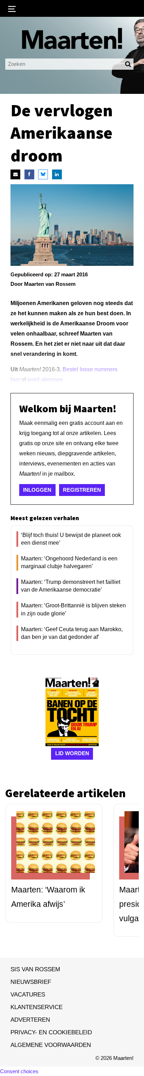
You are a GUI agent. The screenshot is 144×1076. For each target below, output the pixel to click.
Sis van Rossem (35, 969)
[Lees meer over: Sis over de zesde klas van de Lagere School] (50, 848)
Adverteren (30, 1019)
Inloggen (37, 490)
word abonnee (45, 379)
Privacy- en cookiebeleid (51, 1032)
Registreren (82, 490)
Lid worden (72, 753)
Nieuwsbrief (30, 982)
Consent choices (19, 1071)
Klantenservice (36, 1007)
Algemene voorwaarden (50, 1045)
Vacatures (27, 994)
